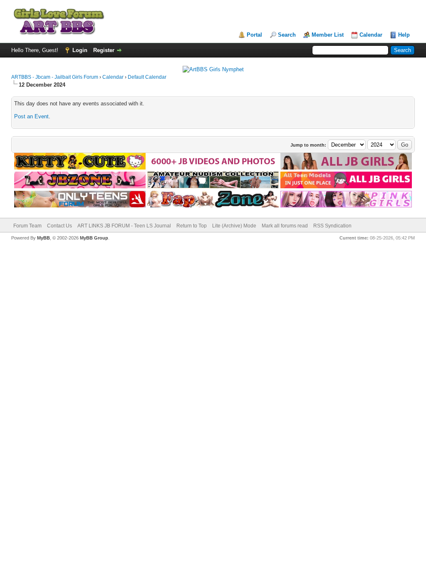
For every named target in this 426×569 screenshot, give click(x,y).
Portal (254, 35)
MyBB (43, 237)
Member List (328, 35)
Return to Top (191, 226)
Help (404, 35)
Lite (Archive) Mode (234, 226)
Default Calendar (147, 77)
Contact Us (59, 226)
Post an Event (31, 116)
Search (287, 35)
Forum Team (27, 226)
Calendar (370, 35)
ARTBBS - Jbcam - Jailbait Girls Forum (54, 77)
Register (103, 50)
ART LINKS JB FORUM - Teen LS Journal (124, 226)
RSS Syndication (332, 226)
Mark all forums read (285, 226)
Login (79, 50)
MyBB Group (94, 237)
